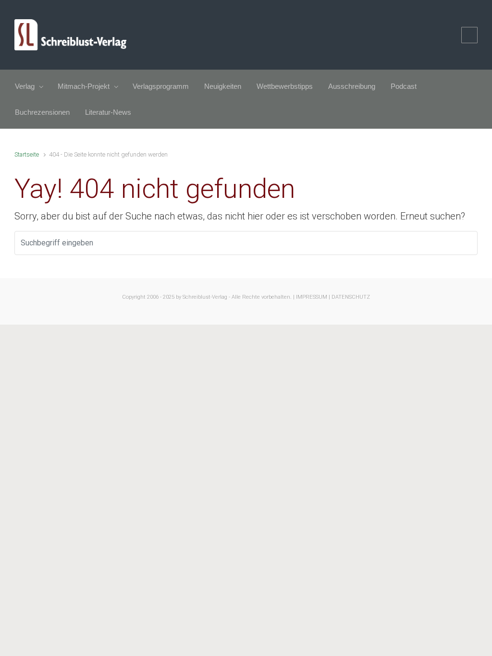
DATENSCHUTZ (351, 297)
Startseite (26, 154)
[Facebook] (469, 35)
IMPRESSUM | (313, 297)
